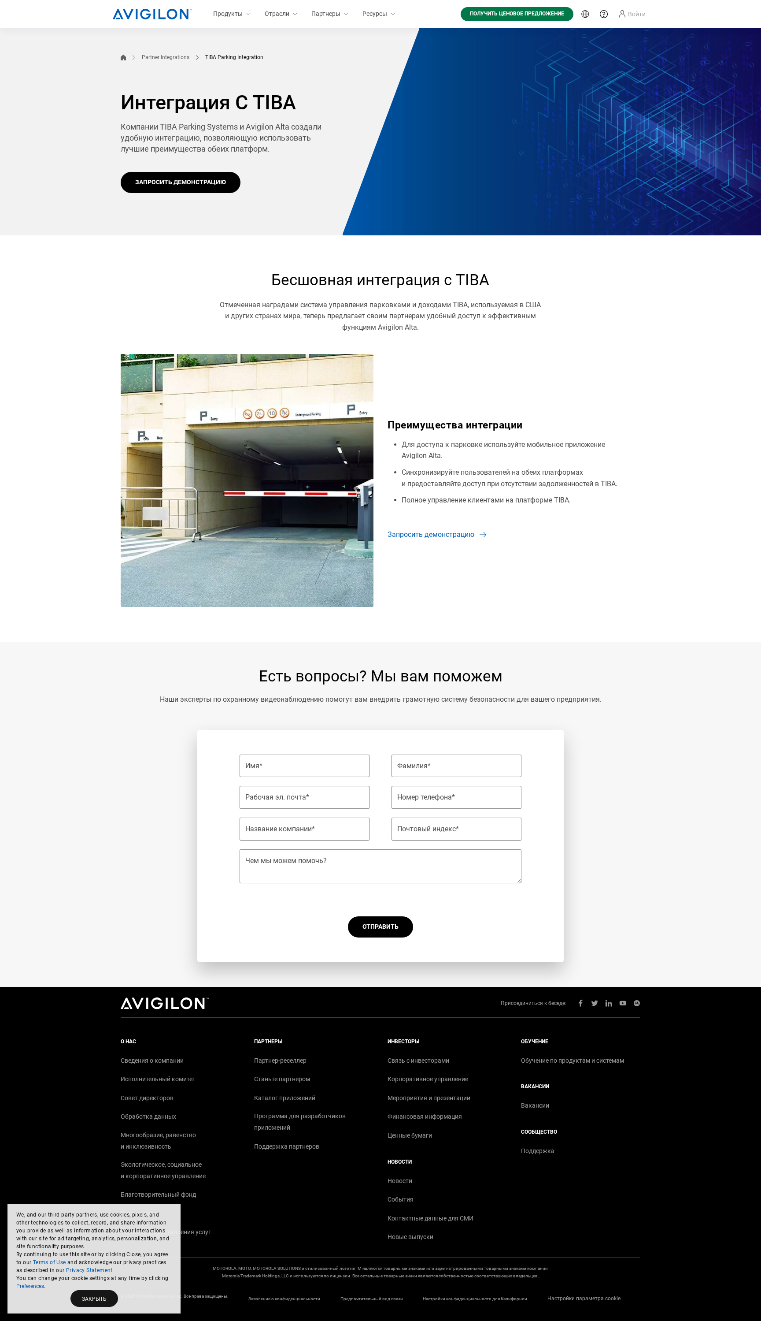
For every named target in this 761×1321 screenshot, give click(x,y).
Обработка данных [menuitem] (148, 1116)
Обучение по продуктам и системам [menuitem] (572, 1060)
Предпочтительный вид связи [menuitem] (371, 1298)
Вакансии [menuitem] (535, 1105)
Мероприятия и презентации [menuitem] (429, 1097)
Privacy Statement (89, 1270)
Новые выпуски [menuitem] (410, 1236)
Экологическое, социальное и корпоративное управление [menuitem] (163, 1170)
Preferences (30, 1286)
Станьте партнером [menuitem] (282, 1079)
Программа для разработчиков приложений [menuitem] (300, 1122)
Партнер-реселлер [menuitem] (280, 1060)
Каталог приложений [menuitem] (284, 1097)
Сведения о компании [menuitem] (152, 1060)
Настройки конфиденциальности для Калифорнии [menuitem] (475, 1298)
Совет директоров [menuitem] (147, 1097)
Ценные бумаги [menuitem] (410, 1135)
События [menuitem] (401, 1199)
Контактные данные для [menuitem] (430, 1218)
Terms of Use (49, 1262)
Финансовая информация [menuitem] (425, 1116)
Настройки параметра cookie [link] (584, 1298)
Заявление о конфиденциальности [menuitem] (284, 1298)
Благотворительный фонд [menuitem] (158, 1194)
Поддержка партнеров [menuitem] (286, 1146)
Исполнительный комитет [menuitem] (158, 1079)
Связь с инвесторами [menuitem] (418, 1060)
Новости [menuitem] (400, 1180)
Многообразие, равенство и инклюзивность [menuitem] (158, 1140)
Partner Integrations (165, 57)
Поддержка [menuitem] (537, 1150)
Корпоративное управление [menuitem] (428, 1079)
